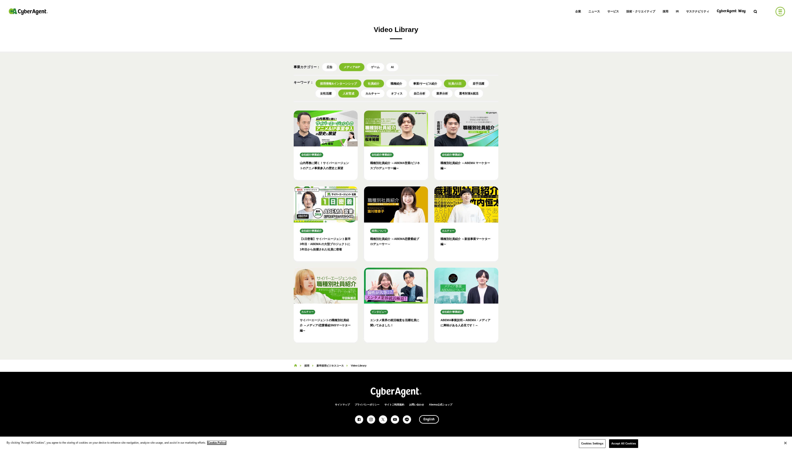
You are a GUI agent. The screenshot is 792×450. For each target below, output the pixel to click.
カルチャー (372, 93)
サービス (613, 11)
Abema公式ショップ (440, 404)
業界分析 (442, 93)
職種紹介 (396, 83)
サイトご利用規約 (394, 404)
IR (677, 11)
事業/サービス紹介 (425, 83)
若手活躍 (478, 83)
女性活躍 (326, 93)
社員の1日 (455, 83)
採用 (665, 11)
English (429, 419)
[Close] (785, 443)
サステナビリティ (697, 11)
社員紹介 (374, 83)
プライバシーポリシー (367, 404)
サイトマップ (342, 404)
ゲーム (375, 67)
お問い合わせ (416, 404)
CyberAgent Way (731, 11)
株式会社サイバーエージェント (28, 11)
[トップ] (295, 365)
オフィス (397, 93)
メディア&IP (352, 67)
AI (392, 67)
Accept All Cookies (623, 443)
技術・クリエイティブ (640, 11)
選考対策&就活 (468, 93)
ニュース (594, 11)
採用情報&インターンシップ (338, 83)
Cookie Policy (217, 442)
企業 (578, 11)
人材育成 (348, 93)
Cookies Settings (592, 443)
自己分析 (419, 93)
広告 (329, 67)
